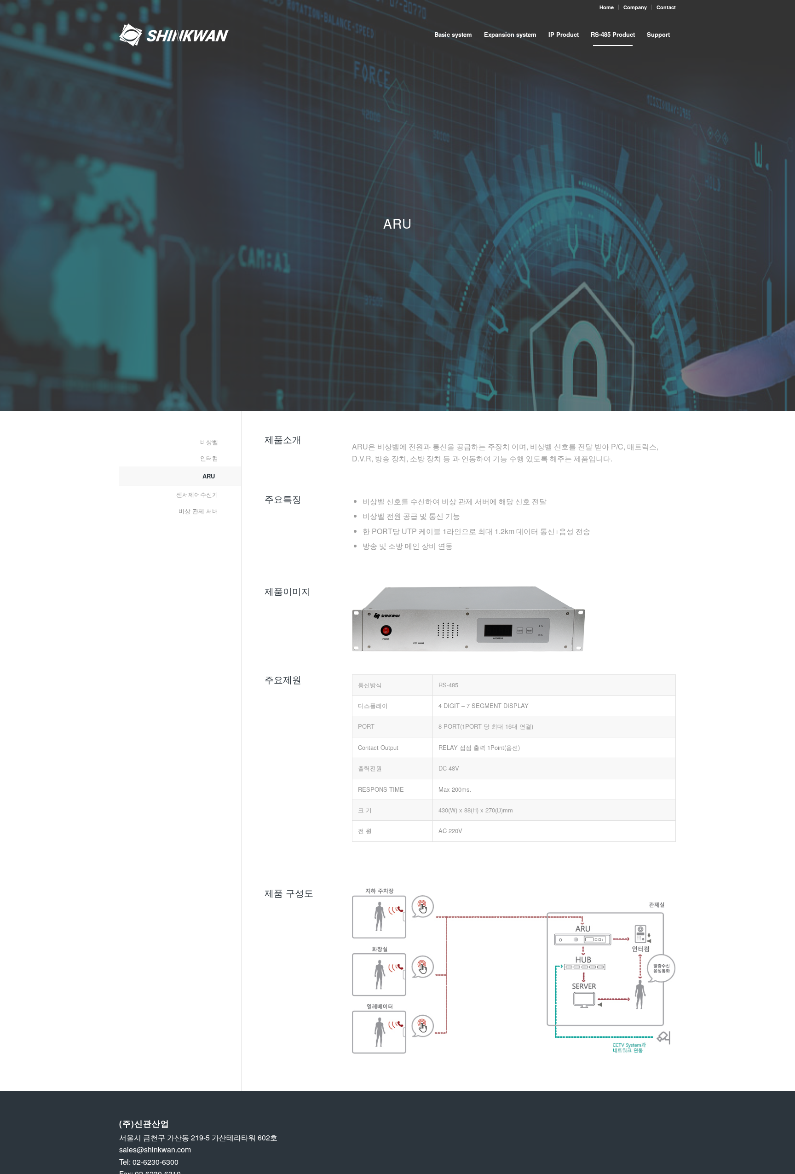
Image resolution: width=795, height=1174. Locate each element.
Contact (666, 7)
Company (635, 7)
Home (606, 7)
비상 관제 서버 (198, 510)
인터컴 (209, 458)
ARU (208, 476)
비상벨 (209, 441)
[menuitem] (607, 7)
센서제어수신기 (197, 494)
